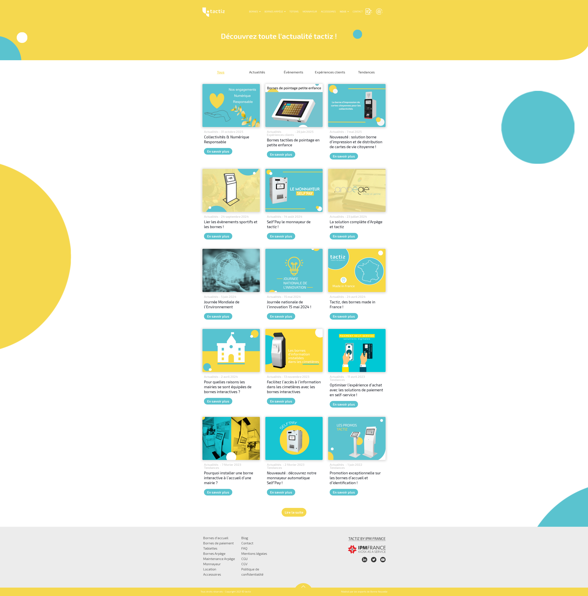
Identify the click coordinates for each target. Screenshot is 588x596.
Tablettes (210, 548)
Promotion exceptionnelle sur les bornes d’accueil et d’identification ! (355, 478)
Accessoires (212, 574)
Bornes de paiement (218, 543)
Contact (247, 543)
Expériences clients (330, 72)
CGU (244, 559)
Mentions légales (254, 553)
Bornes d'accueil (215, 538)
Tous (220, 72)
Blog (244, 538)
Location (209, 569)
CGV (244, 564)
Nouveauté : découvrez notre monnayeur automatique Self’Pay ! (291, 478)
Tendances (366, 72)
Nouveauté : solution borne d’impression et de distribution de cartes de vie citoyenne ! (356, 142)
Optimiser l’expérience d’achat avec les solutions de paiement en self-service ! (356, 390)
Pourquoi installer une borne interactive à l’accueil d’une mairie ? (228, 478)
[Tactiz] (213, 11)
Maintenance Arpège (219, 559)
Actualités (257, 72)
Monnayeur (212, 564)
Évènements (293, 72)
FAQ (244, 548)
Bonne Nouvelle (378, 591)
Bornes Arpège (214, 553)
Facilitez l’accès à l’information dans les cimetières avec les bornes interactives (294, 387)
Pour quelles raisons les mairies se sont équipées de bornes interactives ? (227, 387)
